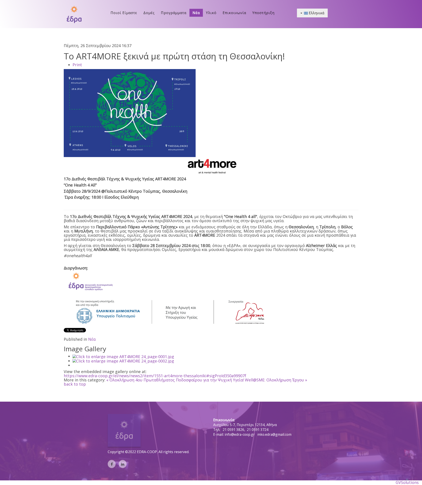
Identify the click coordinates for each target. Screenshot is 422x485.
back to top (75, 384)
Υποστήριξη (263, 12)
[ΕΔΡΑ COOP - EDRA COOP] (74, 14)
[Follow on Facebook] (112, 464)
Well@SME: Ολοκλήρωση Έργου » (276, 380)
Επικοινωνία (234, 12)
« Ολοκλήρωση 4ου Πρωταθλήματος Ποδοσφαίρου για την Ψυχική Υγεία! (175, 380)
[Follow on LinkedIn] (123, 464)
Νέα (196, 12)
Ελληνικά (316, 13)
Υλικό (211, 12)
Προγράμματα (173, 12)
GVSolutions (407, 482)
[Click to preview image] (130, 112)
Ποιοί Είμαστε (124, 12)
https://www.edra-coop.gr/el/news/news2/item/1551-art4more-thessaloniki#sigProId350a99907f (155, 375)
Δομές (149, 12)
